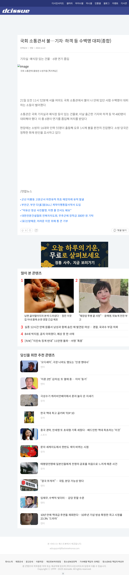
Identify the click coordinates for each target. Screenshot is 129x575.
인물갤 (98, 3)
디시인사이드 (58, 3)
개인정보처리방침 (53, 561)
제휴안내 (19, 561)
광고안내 (29, 561)
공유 (36, 230)
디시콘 (124, 3)
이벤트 (115, 3)
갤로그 (106, 3)
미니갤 (89, 3)
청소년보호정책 (70, 561)
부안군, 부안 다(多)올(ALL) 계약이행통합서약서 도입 (51, 204)
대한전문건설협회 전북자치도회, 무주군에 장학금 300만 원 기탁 (58, 215)
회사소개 (9, 561)
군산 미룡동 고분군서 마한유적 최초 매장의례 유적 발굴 (53, 199)
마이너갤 (79, 3)
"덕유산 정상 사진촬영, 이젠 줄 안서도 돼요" (47, 210)
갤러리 (70, 3)
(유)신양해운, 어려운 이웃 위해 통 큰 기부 (45, 221)
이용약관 (39, 561)
